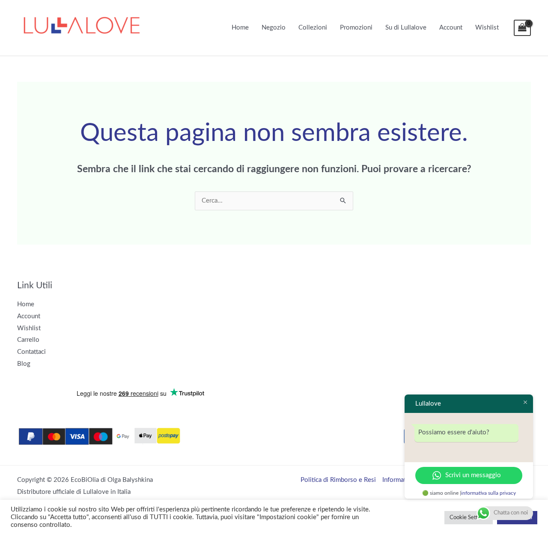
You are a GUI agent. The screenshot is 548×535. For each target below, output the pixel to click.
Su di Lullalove (405, 27)
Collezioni (312, 27)
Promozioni (356, 27)
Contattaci (31, 352)
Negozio (274, 27)
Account (450, 27)
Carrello (28, 340)
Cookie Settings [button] (469, 517)
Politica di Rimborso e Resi (338, 480)
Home (240, 27)
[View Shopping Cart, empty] (522, 28)
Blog (23, 364)
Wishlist (487, 27)
